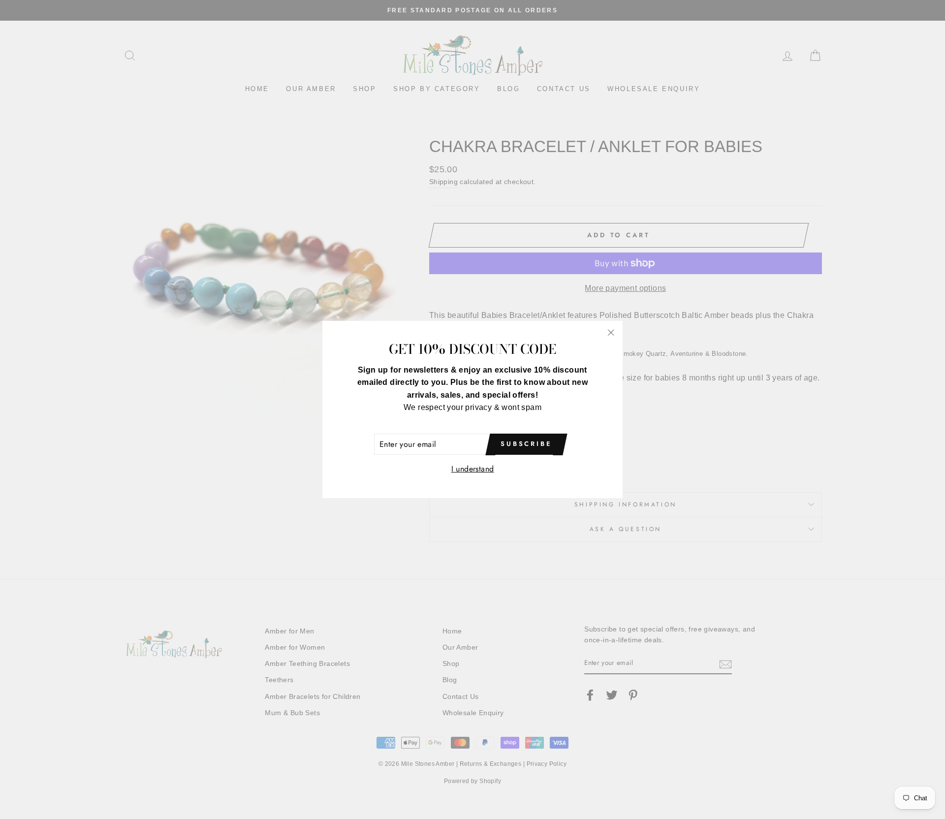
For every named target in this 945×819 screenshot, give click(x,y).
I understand (472, 468)
